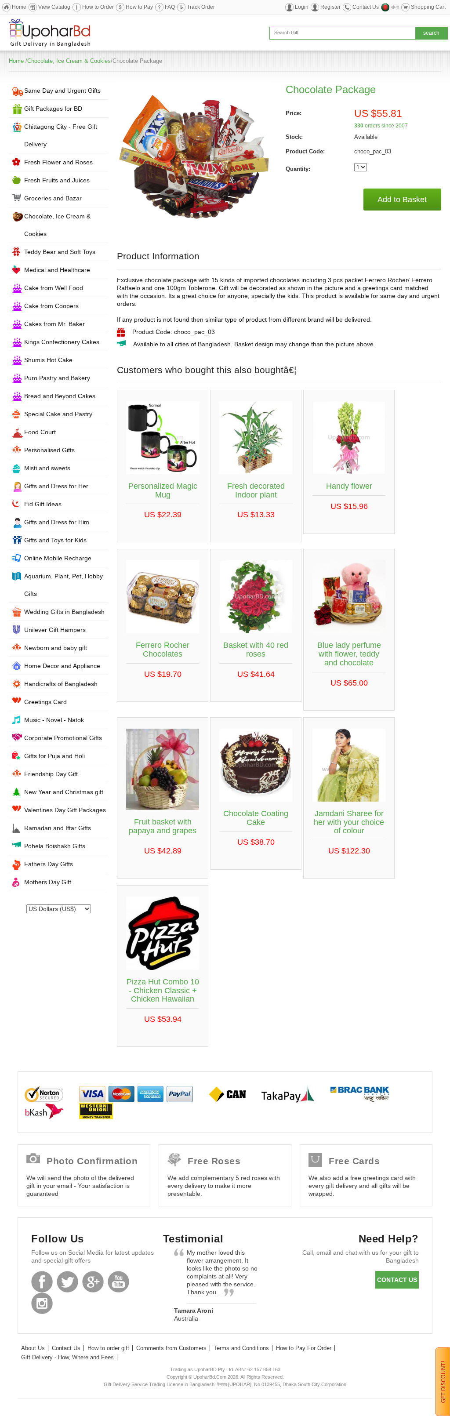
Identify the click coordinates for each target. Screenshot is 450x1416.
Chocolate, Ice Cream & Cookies (69, 61)
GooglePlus (93, 1282)
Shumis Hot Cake (48, 359)
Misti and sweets (47, 468)
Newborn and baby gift (55, 647)
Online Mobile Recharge (57, 558)
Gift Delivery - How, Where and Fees (67, 1357)
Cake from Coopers (51, 305)
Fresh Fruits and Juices (57, 180)
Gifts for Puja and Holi (54, 755)
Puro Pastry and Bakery (57, 377)
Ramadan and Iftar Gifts (57, 827)
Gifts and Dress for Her (56, 486)
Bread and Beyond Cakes (59, 395)
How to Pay (139, 7)
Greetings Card (45, 701)
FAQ (170, 7)
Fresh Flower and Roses (58, 162)
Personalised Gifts (49, 450)
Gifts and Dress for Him (56, 522)
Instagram (42, 1303)
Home (19, 7)
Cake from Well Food (53, 287)
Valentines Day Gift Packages (65, 809)
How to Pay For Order (303, 1348)
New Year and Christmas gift (63, 791)
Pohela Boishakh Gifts (54, 846)
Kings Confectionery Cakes (61, 341)
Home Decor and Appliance (62, 665)
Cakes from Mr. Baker (54, 323)
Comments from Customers (171, 1348)
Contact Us (365, 7)
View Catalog (54, 7)
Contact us (397, 1279)
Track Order (201, 7)
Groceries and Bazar (53, 198)
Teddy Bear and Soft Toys (59, 251)
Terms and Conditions (241, 1348)
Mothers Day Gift (47, 882)
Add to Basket (402, 199)
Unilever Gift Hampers (55, 629)
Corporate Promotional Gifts (63, 737)
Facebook (42, 1282)
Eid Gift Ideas (43, 504)
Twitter (67, 1282)
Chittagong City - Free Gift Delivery (60, 135)
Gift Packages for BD (53, 108)
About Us (33, 1348)
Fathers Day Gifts (48, 864)
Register (330, 7)
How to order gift (108, 1348)
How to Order (98, 7)
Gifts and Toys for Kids (55, 540)
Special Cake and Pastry (58, 414)
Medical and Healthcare (57, 269)
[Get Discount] (442, 1381)
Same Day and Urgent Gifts (62, 90)
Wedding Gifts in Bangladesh (64, 611)
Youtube (118, 1282)
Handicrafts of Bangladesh (61, 683)
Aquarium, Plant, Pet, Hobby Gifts (63, 585)
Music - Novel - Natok (54, 719)
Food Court (40, 432)
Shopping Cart (428, 7)
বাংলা (395, 7)
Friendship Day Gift (51, 773)
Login (301, 7)
